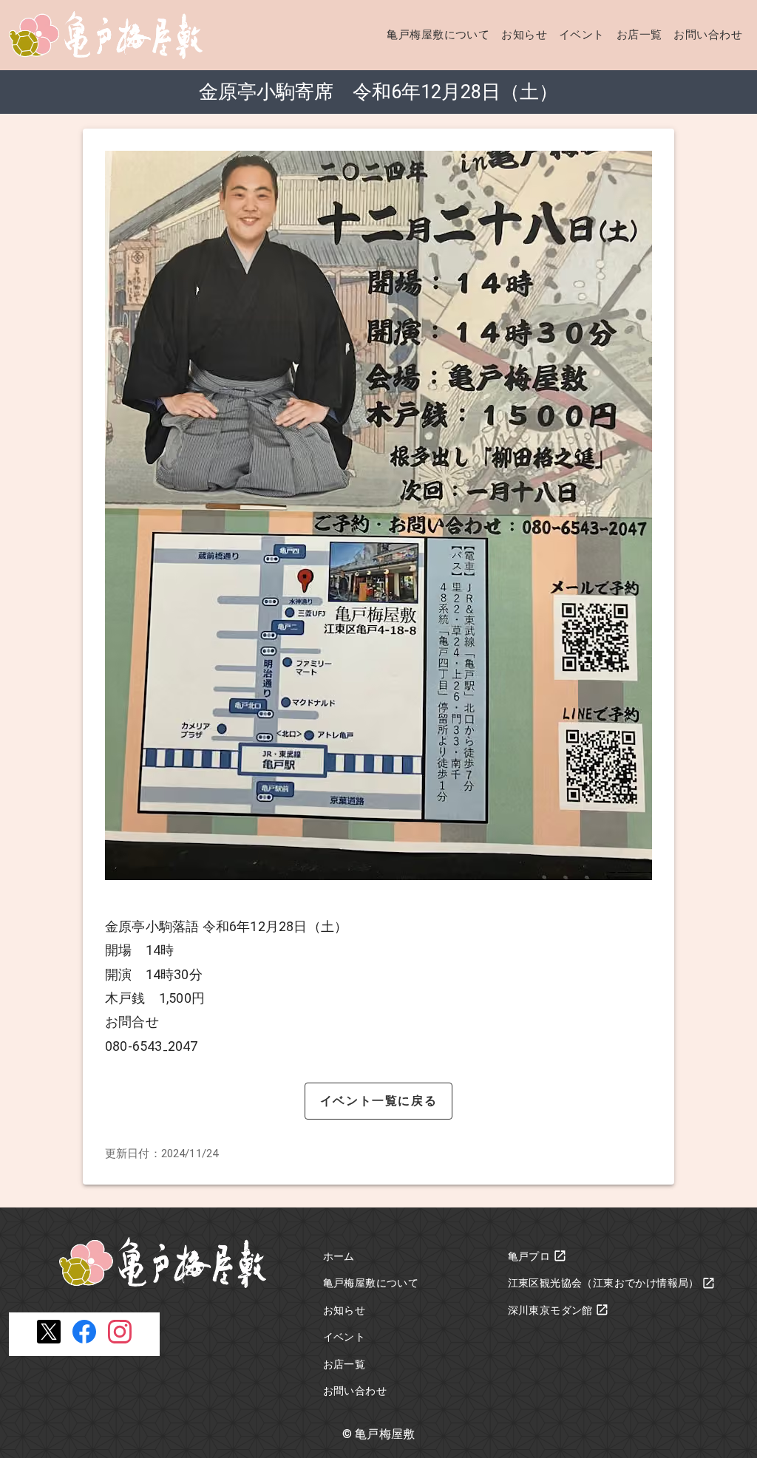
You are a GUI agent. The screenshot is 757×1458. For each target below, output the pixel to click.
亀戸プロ (529, 1256)
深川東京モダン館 (550, 1310)
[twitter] (49, 1339)
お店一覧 (639, 34)
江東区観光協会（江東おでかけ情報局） (603, 1283)
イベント (582, 34)
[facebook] (84, 1339)
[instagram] (120, 1339)
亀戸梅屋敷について (438, 34)
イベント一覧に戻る (378, 1101)
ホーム (339, 1256)
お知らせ (524, 34)
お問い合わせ (707, 34)
